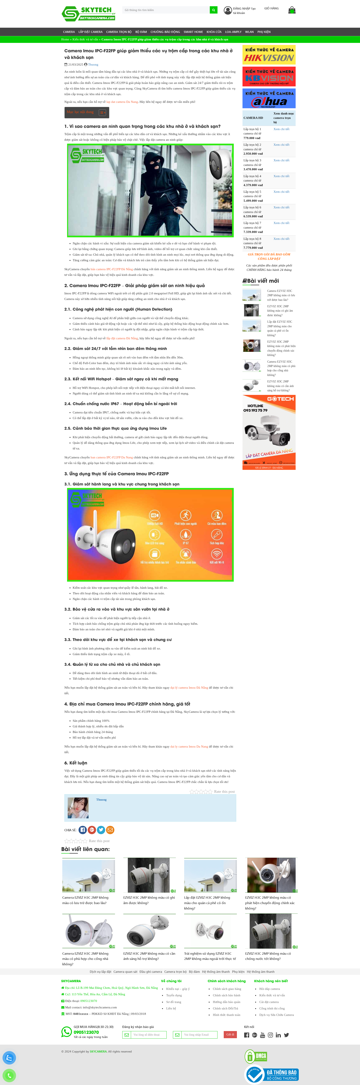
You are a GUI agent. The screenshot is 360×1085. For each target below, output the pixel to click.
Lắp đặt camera (90, 32)
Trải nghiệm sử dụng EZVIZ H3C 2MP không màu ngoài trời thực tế (210, 956)
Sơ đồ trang (173, 1002)
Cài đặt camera (269, 1002)
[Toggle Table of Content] (100, 112)
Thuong (93, 64)
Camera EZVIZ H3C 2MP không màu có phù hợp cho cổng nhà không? (85, 957)
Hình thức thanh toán (226, 1015)
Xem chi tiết (281, 129)
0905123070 (88, 1001)
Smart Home (193, 32)
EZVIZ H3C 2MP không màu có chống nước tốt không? (268, 956)
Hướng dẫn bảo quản (226, 1002)
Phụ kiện (264, 32)
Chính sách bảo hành (226, 995)
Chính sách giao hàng (227, 988)
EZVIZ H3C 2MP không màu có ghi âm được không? (280, 311)
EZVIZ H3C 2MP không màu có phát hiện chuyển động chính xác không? (270, 901)
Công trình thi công (272, 1008)
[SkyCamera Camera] (88, 13)
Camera (69, 32)
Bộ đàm (141, 32)
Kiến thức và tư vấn (85, 39)
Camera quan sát (125, 971)
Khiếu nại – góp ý (178, 988)
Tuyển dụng (174, 995)
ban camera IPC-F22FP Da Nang (112, 457)
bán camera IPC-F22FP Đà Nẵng (112, 269)
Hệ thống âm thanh (216, 971)
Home (65, 39)
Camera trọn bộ (119, 32)
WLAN (249, 32)
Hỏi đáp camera (269, 988)
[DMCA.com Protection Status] (254, 1056)
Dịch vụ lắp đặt (100, 971)
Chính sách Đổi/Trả (225, 1008)
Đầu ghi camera (151, 971)
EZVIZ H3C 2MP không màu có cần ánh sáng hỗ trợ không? (280, 386)
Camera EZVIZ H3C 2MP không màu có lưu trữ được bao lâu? (281, 295)
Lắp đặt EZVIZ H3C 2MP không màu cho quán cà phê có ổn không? (207, 901)
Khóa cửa (214, 32)
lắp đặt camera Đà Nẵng (122, 338)
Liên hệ (171, 1008)
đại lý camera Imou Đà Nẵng (189, 687)
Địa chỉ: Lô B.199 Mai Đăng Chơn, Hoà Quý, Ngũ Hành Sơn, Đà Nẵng (111, 987)
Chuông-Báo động (165, 32)
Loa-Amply (233, 32)
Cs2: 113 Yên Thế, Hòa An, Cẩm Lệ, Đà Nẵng (95, 994)
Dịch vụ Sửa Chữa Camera (276, 1015)
